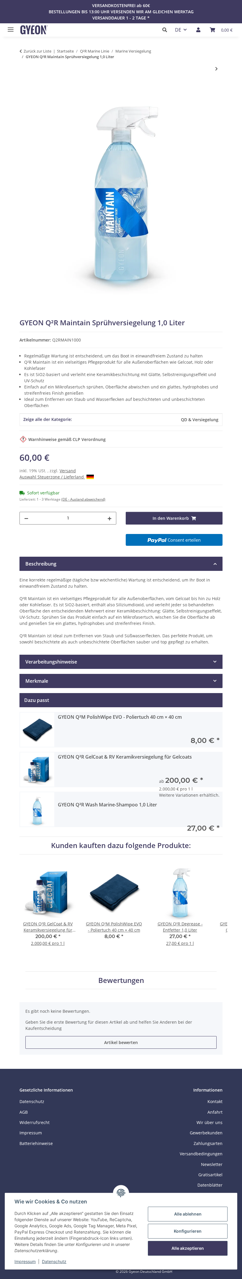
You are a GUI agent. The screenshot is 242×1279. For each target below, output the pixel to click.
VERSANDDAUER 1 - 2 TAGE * (121, 18)
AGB (23, 1112)
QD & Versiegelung (199, 419)
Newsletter (212, 1164)
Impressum (25, 1261)
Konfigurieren (188, 1231)
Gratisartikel (210, 1174)
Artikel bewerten (121, 1042)
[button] (166, 30)
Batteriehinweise (36, 1143)
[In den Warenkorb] (24, 88)
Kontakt (215, 1101)
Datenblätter (210, 1185)
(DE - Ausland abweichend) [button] (83, 499)
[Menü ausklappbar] (9, 27)
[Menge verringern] (26, 518)
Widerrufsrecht (34, 1122)
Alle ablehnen (188, 1213)
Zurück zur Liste (37, 51)
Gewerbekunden (206, 1133)
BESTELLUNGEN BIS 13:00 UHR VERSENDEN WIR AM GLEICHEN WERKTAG (121, 11)
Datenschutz (54, 1261)
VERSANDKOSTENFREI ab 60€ (121, 5)
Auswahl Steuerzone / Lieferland (52, 477)
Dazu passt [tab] (36, 700)
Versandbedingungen (201, 1154)
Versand (68, 470)
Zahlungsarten (208, 1143)
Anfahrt (215, 1112)
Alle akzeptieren (187, 1248)
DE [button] (178, 30)
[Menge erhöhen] (109, 518)
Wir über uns (210, 1122)
